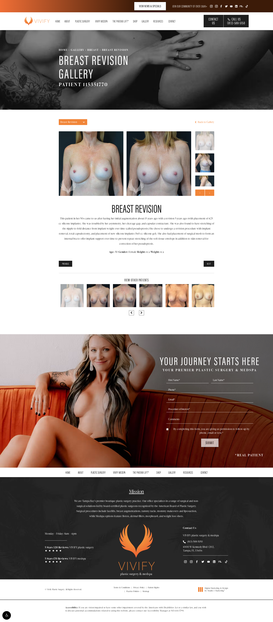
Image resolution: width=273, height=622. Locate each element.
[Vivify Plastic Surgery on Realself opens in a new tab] (241, 6)
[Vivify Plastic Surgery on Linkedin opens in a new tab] (236, 6)
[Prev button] (131, 312)
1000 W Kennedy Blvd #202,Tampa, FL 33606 (198, 548)
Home (63, 50)
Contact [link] (172, 21)
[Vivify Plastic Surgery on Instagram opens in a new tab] (211, 6)
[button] (6, 615)
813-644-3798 (177, 610)
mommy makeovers (168, 511)
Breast (93, 50)
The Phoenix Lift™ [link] (121, 21)
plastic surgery (124, 501)
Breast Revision (115, 50)
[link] (70, 549)
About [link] (67, 21)
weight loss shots (173, 516)
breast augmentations (128, 511)
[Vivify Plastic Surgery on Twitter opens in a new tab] (226, 6)
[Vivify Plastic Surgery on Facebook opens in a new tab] (221, 6)
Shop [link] (135, 21)
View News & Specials (150, 6)
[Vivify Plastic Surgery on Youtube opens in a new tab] (231, 6)
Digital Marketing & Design (216, 589)
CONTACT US (213, 20)
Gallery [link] (145, 21)
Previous (65, 263)
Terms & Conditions (122, 587)
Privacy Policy (139, 587)
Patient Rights (153, 587)
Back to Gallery (205, 122)
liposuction (190, 511)
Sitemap (146, 591)
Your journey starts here (210, 363)
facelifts (111, 511)
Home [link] (57, 21)
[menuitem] (211, 6)
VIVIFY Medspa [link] (101, 21)
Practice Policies (132, 591)
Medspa (100, 516)
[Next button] (141, 312)
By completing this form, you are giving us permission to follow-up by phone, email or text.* (211, 431)
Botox (125, 516)
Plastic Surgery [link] (82, 21)
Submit (210, 442)
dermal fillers (137, 516)
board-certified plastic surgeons (120, 506)
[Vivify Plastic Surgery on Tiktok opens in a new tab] (246, 6)
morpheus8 (152, 516)
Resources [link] (158, 21)
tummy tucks (149, 511)
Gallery (77, 50)
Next (209, 263)
